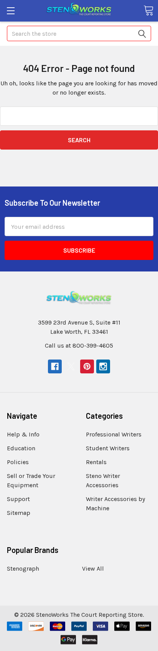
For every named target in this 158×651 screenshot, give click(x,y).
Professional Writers (114, 434)
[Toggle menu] (10, 10)
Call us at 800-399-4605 (79, 345)
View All (93, 568)
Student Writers (108, 448)
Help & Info (23, 434)
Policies (18, 462)
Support (18, 499)
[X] (71, 366)
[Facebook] (55, 366)
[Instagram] (103, 366)
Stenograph (23, 568)
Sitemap (18, 512)
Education (21, 448)
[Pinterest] (87, 366)
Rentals (96, 462)
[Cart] (148, 10)
